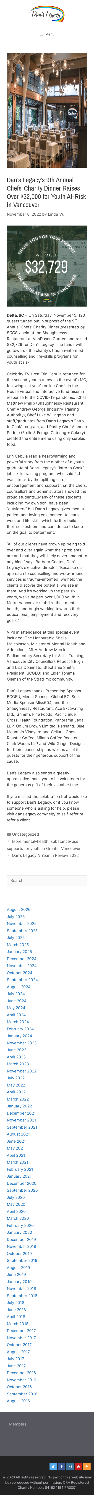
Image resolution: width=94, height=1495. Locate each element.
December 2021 (21, 1113)
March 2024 (18, 1022)
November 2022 (22, 1071)
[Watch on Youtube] (78, 1466)
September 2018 (22, 1295)
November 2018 (21, 1288)
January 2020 (19, 1232)
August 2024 (19, 987)
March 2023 (18, 1064)
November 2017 (21, 1338)
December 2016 (21, 1372)
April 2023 (16, 1057)
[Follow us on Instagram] (70, 1466)
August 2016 (18, 1401)
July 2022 (16, 1078)
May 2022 (16, 1085)
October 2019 (19, 1253)
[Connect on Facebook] (61, 1466)
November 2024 (22, 965)
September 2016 (22, 1394)
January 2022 (19, 1106)
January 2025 (19, 951)
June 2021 (16, 1141)
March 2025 (18, 944)
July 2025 (16, 937)
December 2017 (21, 1330)
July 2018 (15, 1302)
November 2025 (22, 923)
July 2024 (16, 993)
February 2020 (20, 1225)
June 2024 (16, 1001)
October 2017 (19, 1344)
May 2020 (16, 1204)
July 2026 (16, 916)
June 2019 (16, 1274)
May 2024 (16, 1007)
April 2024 (16, 1015)
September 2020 (22, 1190)
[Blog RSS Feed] (87, 1466)
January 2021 (19, 1176)
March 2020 (18, 1218)
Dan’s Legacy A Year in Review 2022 (45, 855)
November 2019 (21, 1246)
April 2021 (16, 1155)
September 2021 (22, 1127)
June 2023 (16, 1050)
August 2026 (19, 909)
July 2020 (16, 1197)
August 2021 (18, 1134)
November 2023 (22, 1043)
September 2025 (22, 930)
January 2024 (19, 1036)
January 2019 (19, 1281)
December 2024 (22, 958)
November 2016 (21, 1380)
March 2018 (17, 1323)
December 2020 (22, 1183)
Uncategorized (25, 834)
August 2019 (18, 1267)
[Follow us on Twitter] (53, 1466)
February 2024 (20, 1029)
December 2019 (21, 1239)
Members (17, 1424)
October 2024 (19, 973)
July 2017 (15, 1358)
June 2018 (16, 1309)
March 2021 (17, 1162)
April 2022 (16, 1092)
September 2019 (22, 1260)
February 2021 (20, 1169)
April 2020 (16, 1211)
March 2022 (18, 1099)
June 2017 (16, 1366)
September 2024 (22, 979)
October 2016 (19, 1387)
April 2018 (16, 1316)
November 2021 (21, 1120)
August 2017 (18, 1352)
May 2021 (16, 1148)
